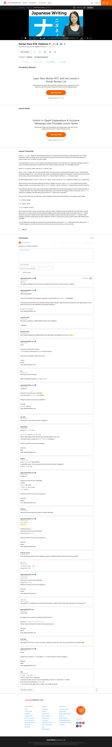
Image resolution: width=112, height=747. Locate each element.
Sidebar (91, 7)
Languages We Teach (47, 722)
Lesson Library (22, 7)
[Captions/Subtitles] (82, 38)
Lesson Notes (37, 62)
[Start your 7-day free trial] (81, 710)
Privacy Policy (73, 742)
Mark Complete (25, 52)
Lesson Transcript (50, 62)
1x (35, 38)
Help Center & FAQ (63, 709)
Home (26, 709)
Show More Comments (27, 689)
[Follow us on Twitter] (77, 723)
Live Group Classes (29, 720)
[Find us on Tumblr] (77, 726)
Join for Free (56, 93)
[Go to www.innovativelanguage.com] (56, 740)
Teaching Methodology (64, 720)
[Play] (26, 38)
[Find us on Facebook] (83, 723)
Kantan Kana (29, 7)
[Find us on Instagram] (80, 726)
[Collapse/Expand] (56, 238)
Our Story (44, 711)
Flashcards (27, 713)
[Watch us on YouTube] (80, 723)
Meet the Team (45, 713)
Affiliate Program (46, 729)
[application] (56, 25)
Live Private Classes (30, 718)
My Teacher (42, 3)
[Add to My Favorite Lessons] (39, 52)
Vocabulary (32, 3)
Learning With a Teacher (65, 722)
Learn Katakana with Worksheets (41, 57)
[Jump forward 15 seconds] (30, 38)
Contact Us (61, 724)
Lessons (24, 3)
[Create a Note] (45, 52)
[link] (74, 8)
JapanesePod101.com (65, 742)
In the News (45, 720)
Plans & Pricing (45, 718)
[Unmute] (40, 38)
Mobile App (27, 727)
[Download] (88, 38)
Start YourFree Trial (105, 2)
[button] (92, 2)
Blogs (43, 727)
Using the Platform (63, 718)
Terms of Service (71, 744)
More (49, 3)
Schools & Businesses (47, 724)
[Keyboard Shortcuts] (91, 38)
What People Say (46, 715)
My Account (62, 715)
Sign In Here (61, 98)
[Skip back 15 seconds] (21, 38)
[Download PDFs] (50, 52)
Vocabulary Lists (29, 715)
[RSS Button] (20, 242)
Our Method (45, 709)
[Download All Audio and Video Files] (55, 52)
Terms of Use (81, 742)
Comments (63, 62)
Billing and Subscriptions (65, 713)
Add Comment (26, 272)
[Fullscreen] (85, 38)
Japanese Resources (30, 722)
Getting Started (62, 711)
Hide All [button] (24, 229)
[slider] (44, 38)
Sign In (97, 2)
